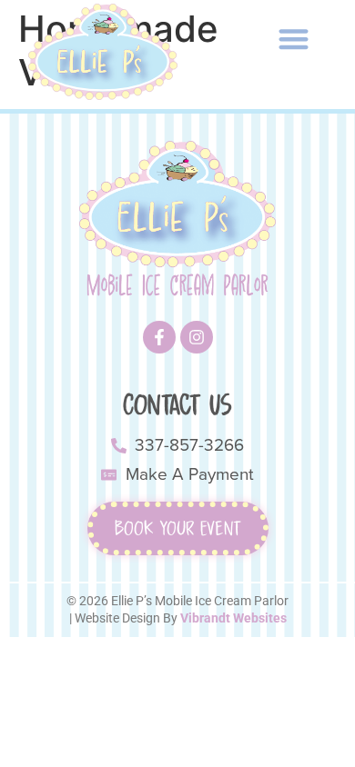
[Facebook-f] (159, 337)
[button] (293, 39)
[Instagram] (196, 337)
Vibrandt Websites (233, 618)
